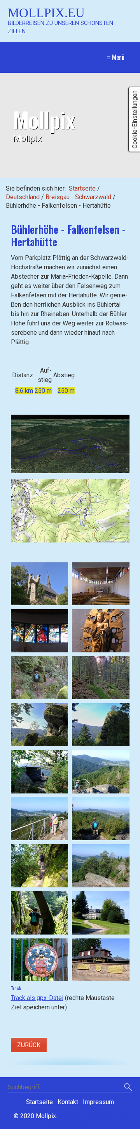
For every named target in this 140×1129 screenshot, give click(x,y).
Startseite (82, 188)
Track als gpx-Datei (37, 998)
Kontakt (68, 1102)
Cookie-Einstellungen (134, 119)
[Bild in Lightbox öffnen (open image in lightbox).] (70, 444)
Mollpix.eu (46, 12)
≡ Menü (115, 57)
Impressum (98, 1102)
